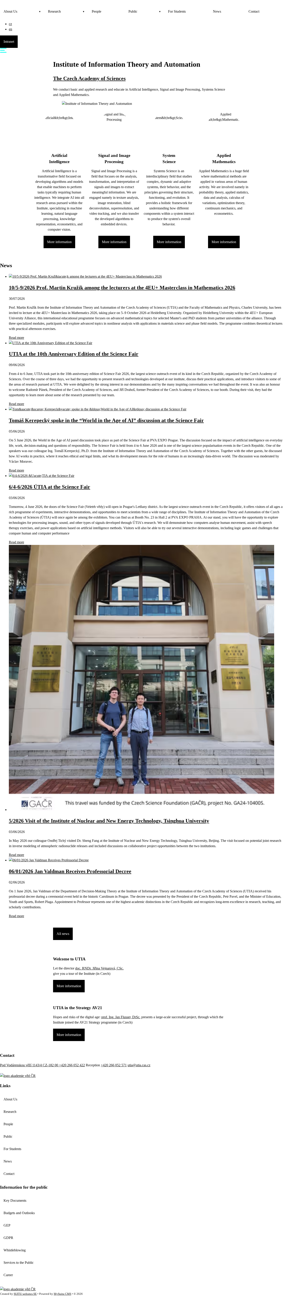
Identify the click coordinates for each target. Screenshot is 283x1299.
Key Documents (15, 1200)
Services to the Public (19, 1262)
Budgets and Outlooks (19, 1213)
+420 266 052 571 (114, 1065)
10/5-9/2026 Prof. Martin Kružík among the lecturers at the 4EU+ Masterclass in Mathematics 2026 (122, 288)
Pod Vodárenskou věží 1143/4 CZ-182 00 (29, 1065)
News (217, 11)
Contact (254, 11)
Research (54, 11)
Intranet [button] (9, 41)
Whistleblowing (15, 1250)
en (10, 29)
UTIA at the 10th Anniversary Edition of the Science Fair (73, 354)
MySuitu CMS (62, 1293)
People (96, 11)
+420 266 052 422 (72, 1065)
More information (59, 242)
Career (8, 1275)
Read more (16, 337)
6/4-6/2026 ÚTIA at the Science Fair (49, 487)
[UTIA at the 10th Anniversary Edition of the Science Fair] (50, 343)
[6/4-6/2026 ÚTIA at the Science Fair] (41, 476)
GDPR (8, 1238)
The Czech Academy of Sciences (89, 78)
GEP (7, 1225)
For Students (177, 11)
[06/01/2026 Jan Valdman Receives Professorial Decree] (49, 860)
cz (10, 24)
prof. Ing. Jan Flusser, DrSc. (120, 1017)
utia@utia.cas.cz (139, 1065)
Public (132, 11)
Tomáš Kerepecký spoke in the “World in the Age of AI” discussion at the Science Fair (106, 420)
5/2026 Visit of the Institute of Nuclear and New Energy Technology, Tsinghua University (109, 821)
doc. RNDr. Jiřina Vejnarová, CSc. (99, 968)
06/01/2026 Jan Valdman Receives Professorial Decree (70, 871)
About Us (10, 11)
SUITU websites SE (25, 1293)
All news (63, 934)
